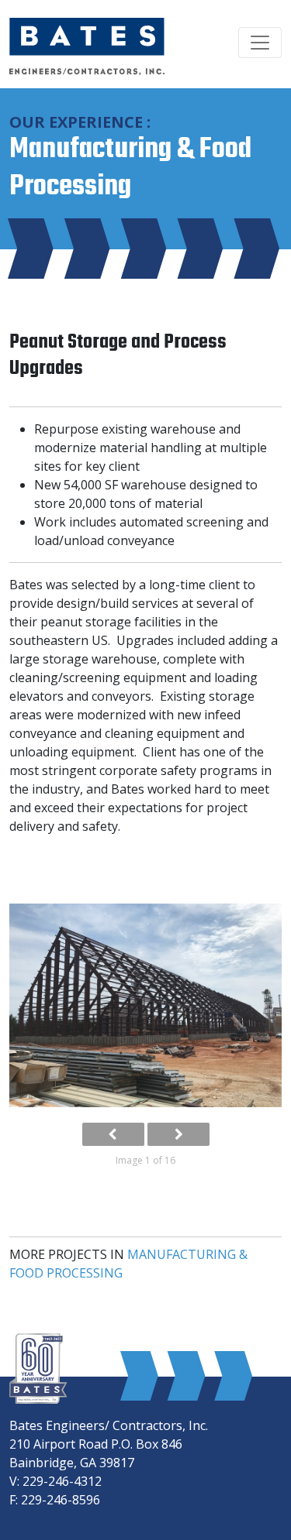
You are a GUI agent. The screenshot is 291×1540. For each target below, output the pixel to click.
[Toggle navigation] (260, 42)
